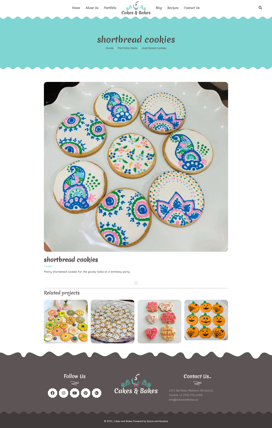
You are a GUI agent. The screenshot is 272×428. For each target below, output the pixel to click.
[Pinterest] (63, 393)
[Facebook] (52, 393)
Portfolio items (129, 48)
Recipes (172, 8)
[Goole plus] (96, 393)
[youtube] (74, 393)
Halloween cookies (206, 320)
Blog (159, 8)
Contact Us (192, 8)
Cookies (48, 266)
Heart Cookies (159, 322)
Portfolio (110, 8)
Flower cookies (65, 322)
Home (76, 8)
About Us (92, 8)
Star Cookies (112, 322)
